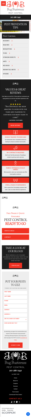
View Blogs (15, 265)
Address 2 (7, 314)
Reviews (15, 386)
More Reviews (15, 125)
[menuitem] (15, 42)
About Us (15, 380)
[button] (28, 414)
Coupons (15, 383)
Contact (7, 237)
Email (6, 305)
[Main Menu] (3, 3)
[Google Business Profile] (17, 402)
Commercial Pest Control (15, 394)
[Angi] (11, 402)
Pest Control (15, 392)
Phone (6, 300)
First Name (7, 291)
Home (15, 378)
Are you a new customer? (11, 318)
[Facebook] (14, 402)
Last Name (7, 296)
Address (6, 309)
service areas (9, 230)
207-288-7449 (15, 17)
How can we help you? (10, 323)
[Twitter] (19, 402)
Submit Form (15, 345)
